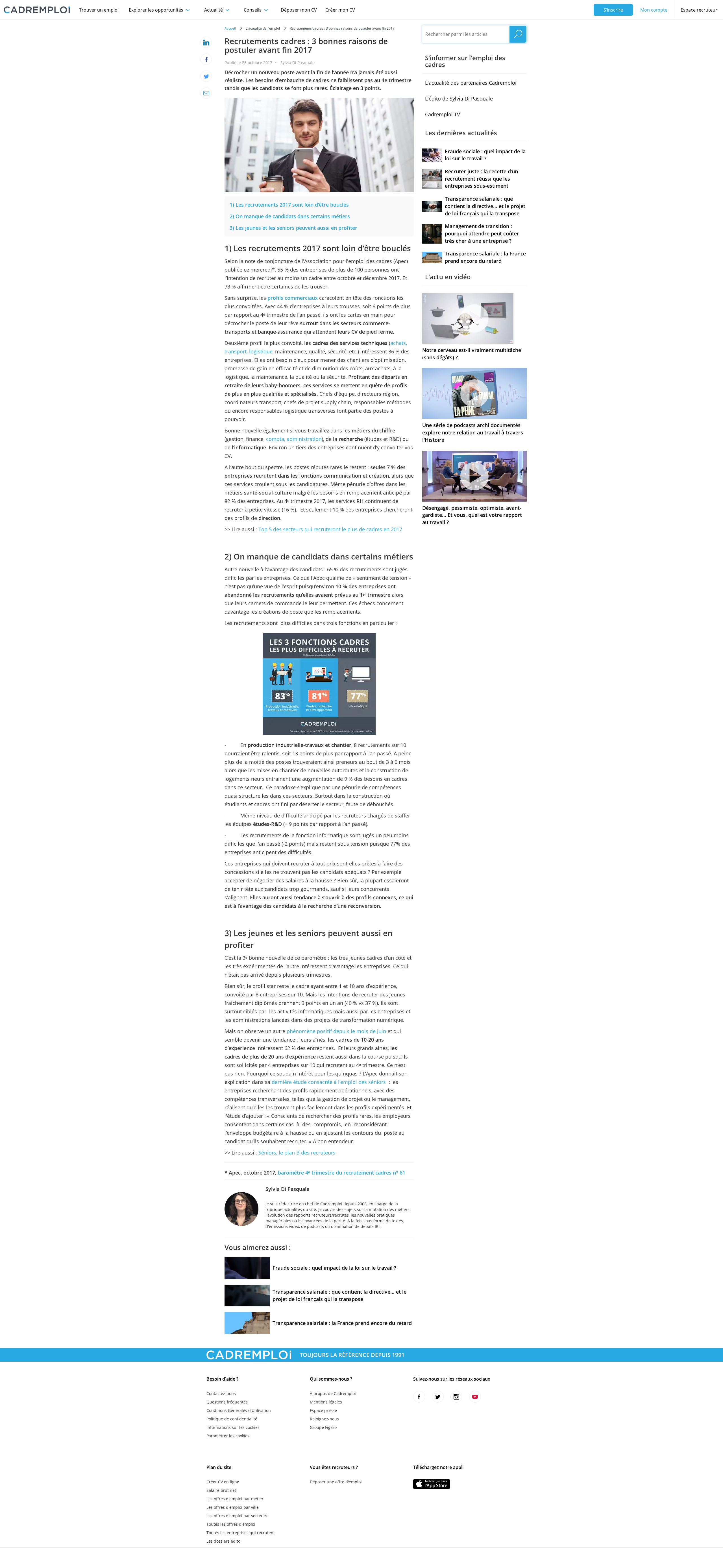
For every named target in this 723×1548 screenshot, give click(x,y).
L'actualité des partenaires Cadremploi (471, 82)
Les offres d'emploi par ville (232, 1507)
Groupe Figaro (323, 1427)
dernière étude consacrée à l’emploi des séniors (329, 1082)
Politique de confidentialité (231, 1419)
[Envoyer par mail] (206, 93)
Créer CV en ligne (222, 1481)
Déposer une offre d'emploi (336, 1481)
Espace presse (323, 1410)
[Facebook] (206, 59)
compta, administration (294, 439)
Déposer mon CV (299, 10)
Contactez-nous (221, 1393)
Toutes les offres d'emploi (230, 1524)
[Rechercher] (517, 34)
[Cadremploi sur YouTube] (475, 1397)
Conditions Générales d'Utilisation (238, 1410)
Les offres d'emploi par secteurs (236, 1515)
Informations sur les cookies (233, 1427)
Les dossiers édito (223, 1541)
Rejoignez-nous (324, 1419)
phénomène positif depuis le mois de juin (336, 1031)
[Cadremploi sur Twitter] (438, 1397)
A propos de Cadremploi (333, 1393)
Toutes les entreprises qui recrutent (240, 1532)
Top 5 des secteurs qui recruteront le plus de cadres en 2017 (329, 529)
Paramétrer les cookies (227, 1435)
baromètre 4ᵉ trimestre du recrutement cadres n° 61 (341, 1172)
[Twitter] (206, 76)
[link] (289, 204)
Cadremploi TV (442, 114)
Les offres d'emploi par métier (234, 1498)
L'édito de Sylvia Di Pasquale (459, 98)
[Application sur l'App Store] (431, 1484)
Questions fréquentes (227, 1402)
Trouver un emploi (99, 10)
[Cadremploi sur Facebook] (419, 1397)
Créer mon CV (340, 10)
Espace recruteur (699, 10)
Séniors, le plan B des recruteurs (297, 1152)
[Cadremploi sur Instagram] (456, 1397)
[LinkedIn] (206, 42)
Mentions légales (326, 1402)
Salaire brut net (221, 1490)
